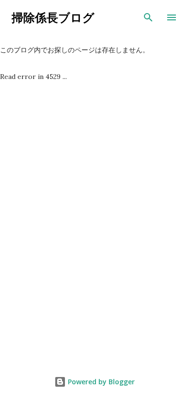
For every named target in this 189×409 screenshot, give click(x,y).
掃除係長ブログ (53, 17)
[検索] (148, 17)
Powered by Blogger (100, 381)
